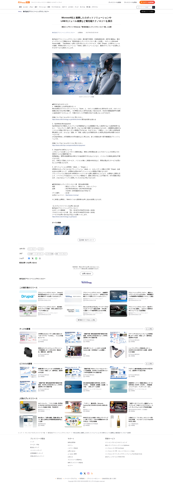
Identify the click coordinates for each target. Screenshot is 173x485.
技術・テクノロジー (61, 254)
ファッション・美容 (44, 7)
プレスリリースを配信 (114, 2)
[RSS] (92, 473)
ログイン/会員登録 (148, 2)
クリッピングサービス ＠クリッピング (116, 442)
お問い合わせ (86, 273)
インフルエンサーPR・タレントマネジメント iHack (119, 451)
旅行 (36, 7)
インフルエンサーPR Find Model (114, 448)
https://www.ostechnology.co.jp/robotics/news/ (66, 119)
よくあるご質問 (72, 454)
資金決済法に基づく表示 (109, 478)
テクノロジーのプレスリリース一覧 (35, 432)
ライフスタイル (56, 7)
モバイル (82, 7)
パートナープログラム (70, 478)
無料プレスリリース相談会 (75, 462)
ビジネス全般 (49, 254)
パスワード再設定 (73, 448)
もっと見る (149, 329)
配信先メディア (34, 447)
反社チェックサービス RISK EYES (115, 457)
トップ (20, 432)
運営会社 (59, 478)
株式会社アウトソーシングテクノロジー (63, 32)
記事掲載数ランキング (36, 453)
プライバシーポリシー (93, 478)
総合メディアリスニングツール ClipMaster (117, 445)
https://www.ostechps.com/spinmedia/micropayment (68, 145)
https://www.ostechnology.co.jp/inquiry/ (64, 216)
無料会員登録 (71, 442)
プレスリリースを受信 (130, 2)
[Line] (36, 258)
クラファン (95, 7)
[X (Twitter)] (33, 258)
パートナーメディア (36, 450)
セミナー (70, 465)
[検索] (153, 7)
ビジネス (70, 7)
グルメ (31, 7)
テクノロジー (32, 249)
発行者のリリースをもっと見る (86, 320)
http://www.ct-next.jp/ (72, 195)
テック (77, 7)
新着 (20, 7)
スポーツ (64, 7)
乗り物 (88, 7)
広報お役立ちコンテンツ (37, 456)
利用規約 (82, 478)
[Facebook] (29, 258)
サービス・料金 (34, 444)
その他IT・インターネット (35, 254)
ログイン (70, 445)
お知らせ (70, 457)
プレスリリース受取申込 (75, 459)
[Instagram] (88, 473)
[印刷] (40, 258)
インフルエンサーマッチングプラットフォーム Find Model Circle (123, 454)
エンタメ (25, 7)
